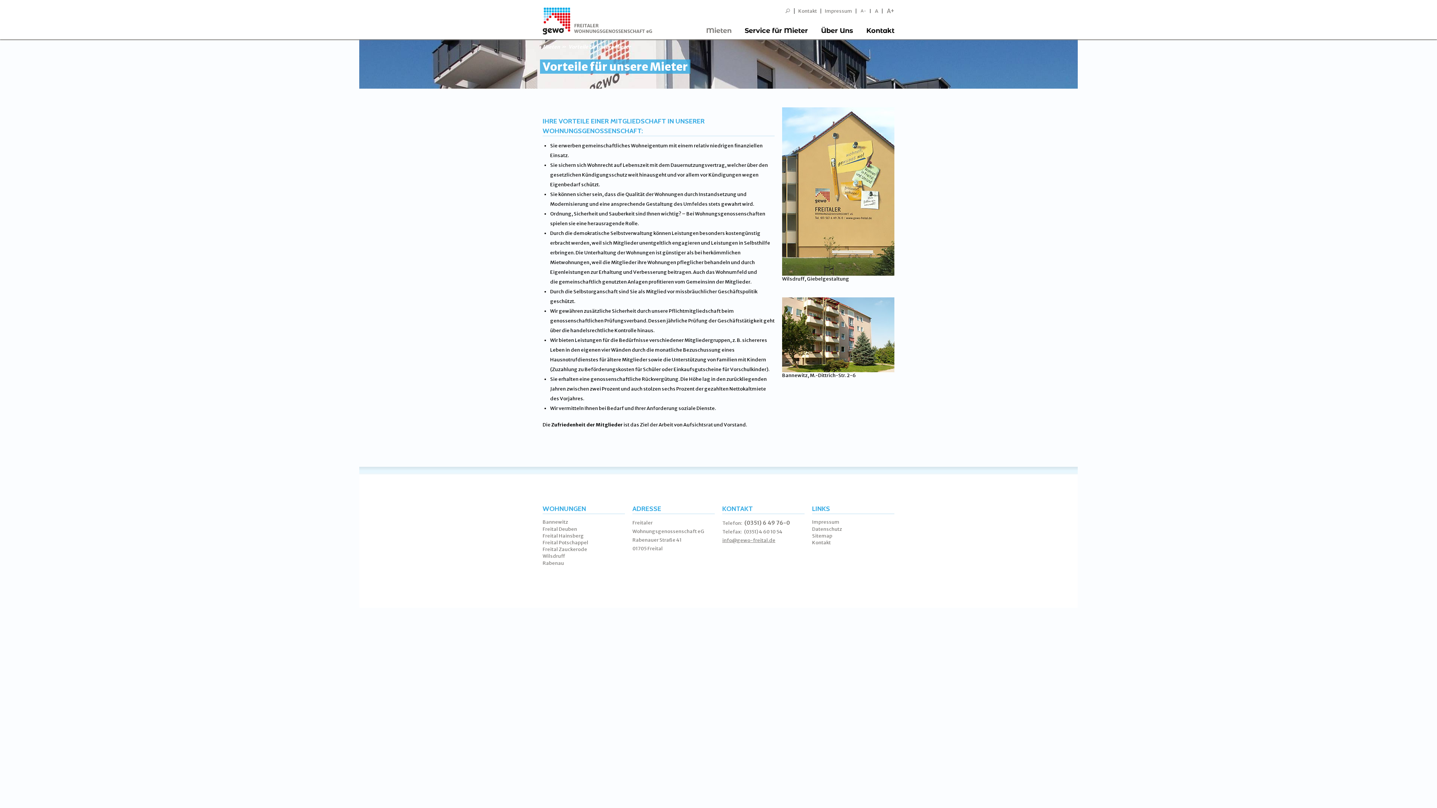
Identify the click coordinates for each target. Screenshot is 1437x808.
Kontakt (807, 11)
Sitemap (822, 536)
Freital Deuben (560, 529)
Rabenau (553, 563)
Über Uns (837, 31)
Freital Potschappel (565, 542)
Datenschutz (827, 529)
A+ (890, 11)
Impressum (838, 11)
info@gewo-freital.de (748, 540)
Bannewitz (555, 522)
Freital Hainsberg (563, 536)
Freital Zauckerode (565, 549)
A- (863, 11)
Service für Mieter (776, 31)
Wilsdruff (554, 556)
